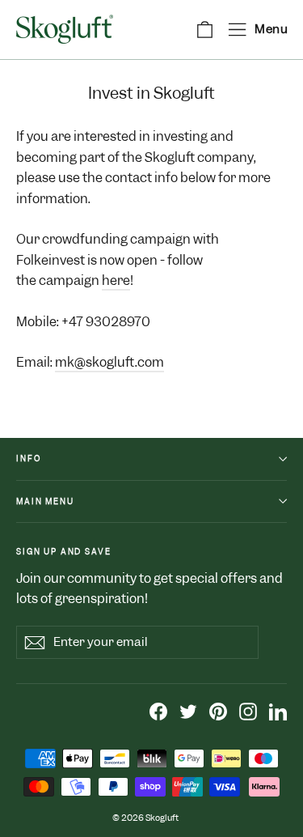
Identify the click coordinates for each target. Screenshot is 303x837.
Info (28, 458)
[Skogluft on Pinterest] (218, 710)
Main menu (45, 501)
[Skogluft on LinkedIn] (278, 710)
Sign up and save (64, 551)
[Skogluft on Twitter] (188, 710)
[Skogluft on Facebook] (158, 710)
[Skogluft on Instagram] (248, 710)
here (116, 280)
